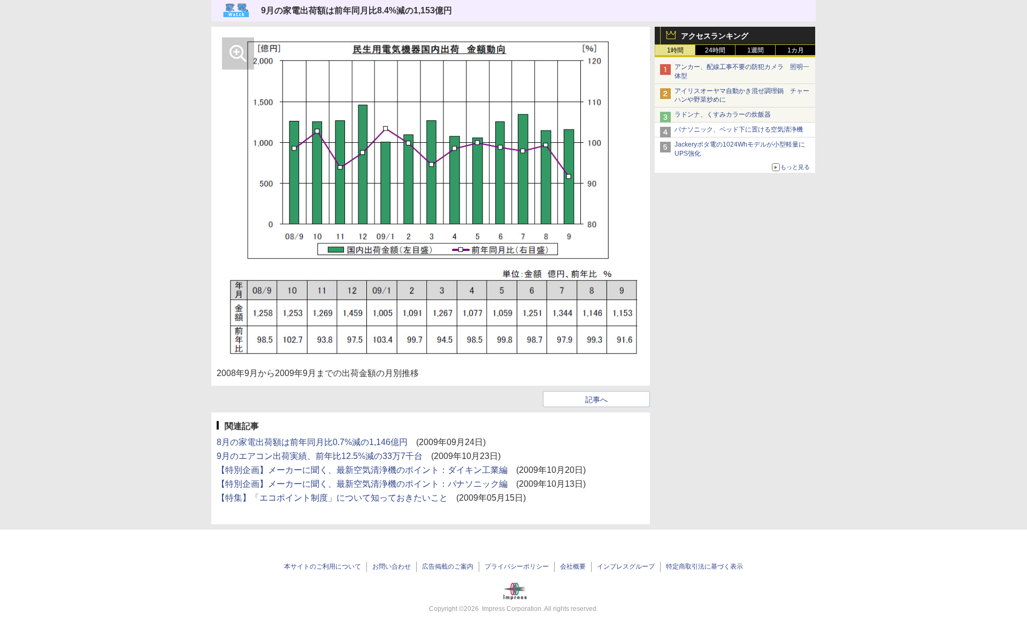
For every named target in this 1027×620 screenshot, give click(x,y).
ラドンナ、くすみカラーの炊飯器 (723, 114)
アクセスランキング (714, 36)
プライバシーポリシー (517, 566)
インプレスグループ (626, 566)
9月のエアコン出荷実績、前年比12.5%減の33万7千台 (320, 456)
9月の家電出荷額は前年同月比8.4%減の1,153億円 (356, 10)
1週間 (755, 50)
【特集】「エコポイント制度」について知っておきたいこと (332, 497)
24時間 (715, 50)
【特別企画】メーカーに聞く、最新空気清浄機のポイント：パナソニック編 (362, 483)
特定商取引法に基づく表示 (704, 566)
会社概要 (573, 566)
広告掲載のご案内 (447, 566)
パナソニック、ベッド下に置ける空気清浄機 (739, 129)
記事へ (596, 399)
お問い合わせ (391, 566)
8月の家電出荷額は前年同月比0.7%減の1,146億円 (312, 442)
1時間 (675, 50)
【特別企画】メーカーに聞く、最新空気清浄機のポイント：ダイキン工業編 (362, 469)
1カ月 (795, 50)
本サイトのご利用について (322, 566)
